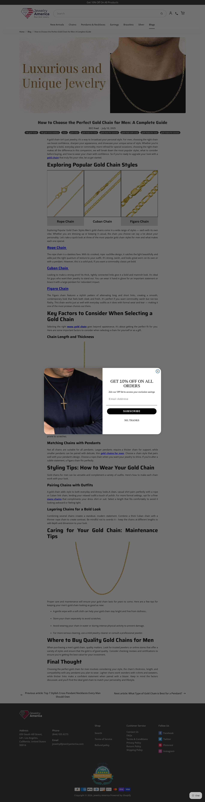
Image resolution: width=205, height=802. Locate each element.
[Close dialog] (158, 371)
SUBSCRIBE (131, 411)
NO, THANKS (131, 420)
